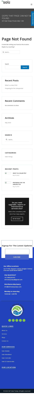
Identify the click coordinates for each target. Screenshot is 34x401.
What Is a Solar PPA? (11, 85)
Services (4, 334)
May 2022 (8, 122)
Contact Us (5, 341)
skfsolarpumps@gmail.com (13, 280)
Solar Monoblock (7, 354)
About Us (4, 330)
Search (7, 64)
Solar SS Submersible (8, 361)
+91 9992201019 (9, 277)
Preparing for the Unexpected (14, 88)
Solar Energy (9, 156)
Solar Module (6, 351)
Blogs (3, 337)
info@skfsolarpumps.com (12, 287)
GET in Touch (17, 219)
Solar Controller (6, 358)
